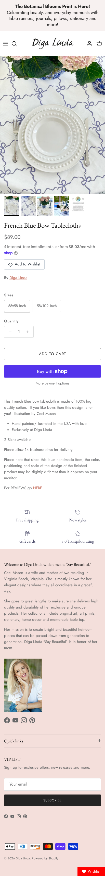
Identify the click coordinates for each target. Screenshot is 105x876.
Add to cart (52, 354)
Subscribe (52, 800)
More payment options (52, 383)
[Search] (16, 43)
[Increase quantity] (28, 331)
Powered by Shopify (45, 858)
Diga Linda (18, 278)
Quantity (11, 321)
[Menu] (5, 43)
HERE (37, 488)
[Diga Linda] (53, 43)
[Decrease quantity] (8, 331)
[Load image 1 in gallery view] (52, 125)
